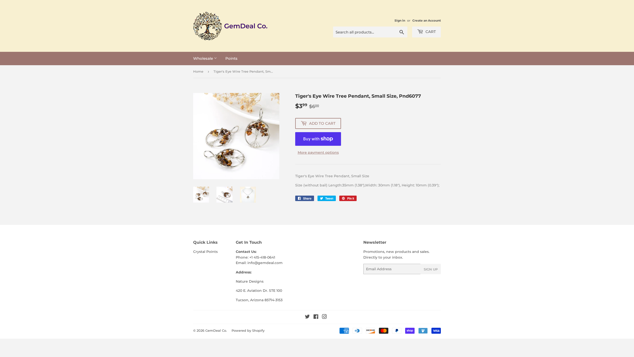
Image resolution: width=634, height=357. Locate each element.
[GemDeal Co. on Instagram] (324, 317)
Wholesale (203, 58)
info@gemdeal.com (265, 263)
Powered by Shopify (248, 330)
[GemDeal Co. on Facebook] (315, 317)
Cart (430, 31)
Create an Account (426, 20)
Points (231, 58)
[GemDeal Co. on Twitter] (307, 317)
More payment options (318, 152)
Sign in (400, 20)
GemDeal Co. (216, 330)
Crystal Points (205, 251)
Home (198, 71)
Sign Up (431, 269)
